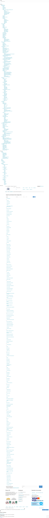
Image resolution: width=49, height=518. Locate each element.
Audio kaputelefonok (9, 344)
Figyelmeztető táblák (8, 227)
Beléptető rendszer (5, 154)
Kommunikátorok (8, 252)
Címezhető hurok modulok (9, 289)
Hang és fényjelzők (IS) (8, 316)
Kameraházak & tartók (9, 221)
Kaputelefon (4, 155)
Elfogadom (44, 509)
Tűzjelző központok (9, 281)
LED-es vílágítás (8, 415)
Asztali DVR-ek (8, 201)
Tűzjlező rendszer (9, 479)
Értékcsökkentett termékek (5, 158)
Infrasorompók (8, 251)
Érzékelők (8, 242)
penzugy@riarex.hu (20, 497)
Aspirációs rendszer (9, 291)
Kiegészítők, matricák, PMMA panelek (9, 471)
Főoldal (8, 191)
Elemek (7, 407)
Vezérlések (8, 435)
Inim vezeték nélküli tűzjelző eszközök (9, 301)
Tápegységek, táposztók (9, 214)
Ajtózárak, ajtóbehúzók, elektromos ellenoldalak (10, 447)
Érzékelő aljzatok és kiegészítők (10, 285)
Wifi (6, 394)
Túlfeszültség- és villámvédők (9, 211)
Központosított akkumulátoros (9, 469)
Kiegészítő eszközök (9, 328)
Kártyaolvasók (8, 273)
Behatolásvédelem (5, 153)
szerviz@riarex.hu (20, 499)
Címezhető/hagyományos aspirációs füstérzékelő (10, 293)
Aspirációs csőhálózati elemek (9, 295)
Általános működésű (8, 465)
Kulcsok (7, 338)
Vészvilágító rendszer (5, 157)
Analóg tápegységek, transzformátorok (8, 406)
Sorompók (8, 438)
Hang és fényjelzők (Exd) (9, 321)
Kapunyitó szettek (9, 432)
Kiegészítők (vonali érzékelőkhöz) (10, 310)
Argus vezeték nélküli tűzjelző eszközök (9, 303)
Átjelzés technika (8, 262)
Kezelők (7, 218)
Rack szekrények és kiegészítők (9, 398)
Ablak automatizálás (9, 444)
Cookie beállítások (39, 496)
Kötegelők (7, 421)
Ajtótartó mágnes (8, 455)
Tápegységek (7, 231)
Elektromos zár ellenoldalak (9, 451)
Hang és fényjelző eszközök (10, 288)
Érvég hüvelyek (8, 424)
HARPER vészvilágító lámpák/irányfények (8, 463)
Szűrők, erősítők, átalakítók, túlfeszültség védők (9, 206)
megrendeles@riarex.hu (21, 495)
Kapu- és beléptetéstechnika (9, 430)
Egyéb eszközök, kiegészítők (9, 341)
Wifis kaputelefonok (9, 376)
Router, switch (7, 395)
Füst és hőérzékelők (8, 248)
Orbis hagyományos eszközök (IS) (10, 315)
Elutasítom (47, 509)
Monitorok (8, 222)
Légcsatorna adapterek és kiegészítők (9, 305)
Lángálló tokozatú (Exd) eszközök (10, 319)
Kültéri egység (8, 360)
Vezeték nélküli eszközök (9, 298)
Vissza (6, 191)
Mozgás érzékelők (8, 244)
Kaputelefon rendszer (9, 480)
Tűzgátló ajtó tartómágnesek (10, 325)
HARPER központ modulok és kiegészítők (9, 461)
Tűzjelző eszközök (8, 279)
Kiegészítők (4, 156)
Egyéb (7, 233)
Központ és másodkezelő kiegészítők (9, 332)
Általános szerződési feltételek (35, 495)
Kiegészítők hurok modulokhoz (9, 335)
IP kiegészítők (7, 226)
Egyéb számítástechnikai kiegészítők (9, 429)
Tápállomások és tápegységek (10, 324)
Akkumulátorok (8, 402)
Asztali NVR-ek (8, 203)
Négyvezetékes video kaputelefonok (8, 365)
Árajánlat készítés (2, 515)
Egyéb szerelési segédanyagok (9, 427)
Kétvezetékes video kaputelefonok (10, 355)
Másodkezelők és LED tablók (10, 282)
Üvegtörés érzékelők (8, 245)
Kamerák (8, 200)
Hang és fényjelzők (9, 254)
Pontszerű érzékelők (9, 284)
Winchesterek (7, 230)
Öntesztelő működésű (8, 466)
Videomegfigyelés (8, 198)
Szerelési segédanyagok (9, 416)
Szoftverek (8, 258)
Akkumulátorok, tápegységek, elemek (9, 400)
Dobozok (7, 418)
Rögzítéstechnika (8, 389)
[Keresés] (1, 3)
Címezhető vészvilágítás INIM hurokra (9, 297)
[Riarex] (8, 189)
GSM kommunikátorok (8, 264)
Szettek (7, 204)
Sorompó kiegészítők (8, 441)
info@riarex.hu (20, 501)
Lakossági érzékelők (8, 339)
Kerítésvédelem (8, 261)
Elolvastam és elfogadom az (13, 487)
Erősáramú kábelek (8, 412)
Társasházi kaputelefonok (9, 382)
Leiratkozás (41, 487)
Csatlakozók (7, 425)
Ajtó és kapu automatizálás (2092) (10, 454)
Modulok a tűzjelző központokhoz (10, 330)
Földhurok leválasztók (8, 208)
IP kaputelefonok (8, 370)
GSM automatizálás (8, 267)
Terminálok (8, 272)
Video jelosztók (8, 215)
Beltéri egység (8, 372)
